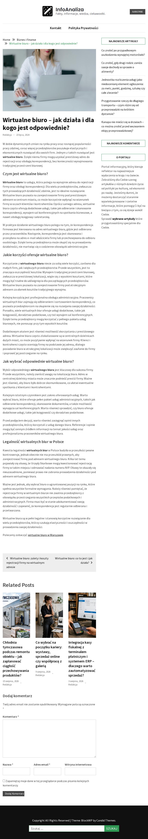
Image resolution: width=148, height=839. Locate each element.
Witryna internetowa (78, 764)
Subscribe (137, 11)
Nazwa (8, 764)
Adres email (42, 764)
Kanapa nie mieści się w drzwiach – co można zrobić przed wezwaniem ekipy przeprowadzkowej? (122, 126)
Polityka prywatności (83, 28)
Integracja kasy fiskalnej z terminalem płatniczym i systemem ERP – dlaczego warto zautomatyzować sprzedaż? (81, 658)
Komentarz (11, 716)
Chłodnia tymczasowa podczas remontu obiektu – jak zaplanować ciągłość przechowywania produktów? (16, 658)
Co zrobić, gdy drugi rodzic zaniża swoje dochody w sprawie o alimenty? (121, 67)
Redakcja (7, 134)
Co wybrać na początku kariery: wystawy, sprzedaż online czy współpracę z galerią (49, 654)
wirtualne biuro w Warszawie (45, 535)
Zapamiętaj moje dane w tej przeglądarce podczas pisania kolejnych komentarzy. (46, 783)
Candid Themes (105, 820)
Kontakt (55, 28)
